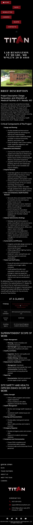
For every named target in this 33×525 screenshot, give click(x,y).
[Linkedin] (16, 518)
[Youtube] (25, 518)
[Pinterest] (21, 518)
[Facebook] (7, 518)
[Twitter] (12, 518)
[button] (16, 31)
